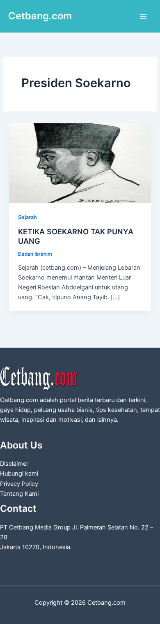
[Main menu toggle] (143, 16)
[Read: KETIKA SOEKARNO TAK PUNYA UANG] (80, 162)
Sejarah (27, 217)
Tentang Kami (19, 493)
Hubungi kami (19, 473)
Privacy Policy (19, 484)
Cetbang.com (40, 16)
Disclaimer (14, 463)
